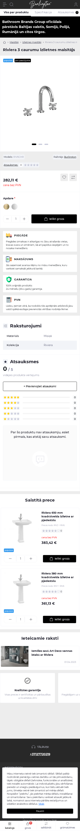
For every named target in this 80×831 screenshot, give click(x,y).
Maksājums (23, 259)
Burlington (70, 156)
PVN (17, 299)
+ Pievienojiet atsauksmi (40, 386)
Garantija (23, 279)
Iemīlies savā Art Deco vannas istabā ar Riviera (51, 652)
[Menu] (5, 4)
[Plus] (24, 219)
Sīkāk (41, 803)
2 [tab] (40, 144)
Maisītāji (14, 42)
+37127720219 (40, 754)
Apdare (9, 198)
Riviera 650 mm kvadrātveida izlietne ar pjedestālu (57, 516)
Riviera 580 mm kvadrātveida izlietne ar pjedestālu (57, 577)
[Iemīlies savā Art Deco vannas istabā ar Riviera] (14, 656)
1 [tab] (34, 144)
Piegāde (21, 235)
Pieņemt (40, 811)
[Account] (76, 4)
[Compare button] (73, 177)
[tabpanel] (40, 103)
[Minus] (7, 219)
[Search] (11, 4)
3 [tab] (46, 144)
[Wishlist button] (64, 177)
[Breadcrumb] (4, 42)
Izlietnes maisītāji (31, 42)
